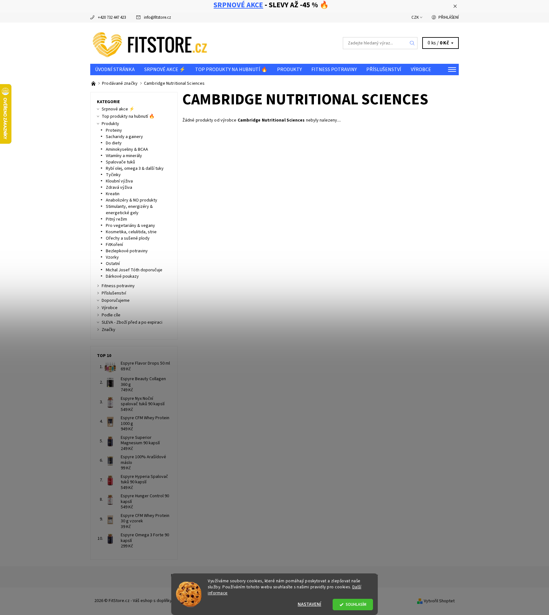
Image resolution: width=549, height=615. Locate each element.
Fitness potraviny (334, 69)
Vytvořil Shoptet (439, 601)
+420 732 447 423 (112, 17)
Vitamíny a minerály (124, 156)
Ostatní (113, 264)
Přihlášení (448, 17)
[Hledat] (412, 43)
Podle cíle (111, 315)
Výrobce (421, 69)
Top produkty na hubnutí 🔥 (231, 69)
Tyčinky (113, 175)
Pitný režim (116, 219)
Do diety (114, 143)
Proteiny (114, 130)
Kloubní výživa (119, 181)
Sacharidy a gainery (124, 137)
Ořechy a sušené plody (128, 238)
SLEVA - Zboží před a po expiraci (132, 322)
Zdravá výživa (119, 187)
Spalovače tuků (120, 162)
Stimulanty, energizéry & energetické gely (129, 209)
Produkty (289, 69)
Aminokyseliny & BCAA (127, 149)
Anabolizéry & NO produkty (131, 200)
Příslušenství (383, 69)
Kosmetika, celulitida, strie (131, 232)
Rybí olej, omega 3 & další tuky (135, 168)
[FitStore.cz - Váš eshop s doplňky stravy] (150, 42)
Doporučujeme (116, 300)
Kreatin (112, 194)
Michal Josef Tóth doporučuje (134, 270)
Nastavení (309, 604)
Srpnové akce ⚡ (165, 69)
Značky (108, 330)
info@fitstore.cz (157, 17)
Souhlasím (356, 604)
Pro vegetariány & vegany (130, 225)
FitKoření (114, 244)
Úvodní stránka (115, 69)
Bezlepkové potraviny (127, 251)
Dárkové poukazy (122, 276)
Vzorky (112, 257)
